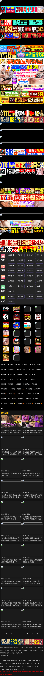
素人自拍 (39, 260)
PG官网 (10, 365)
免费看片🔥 (20, 389)
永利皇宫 (12, 389)
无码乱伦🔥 (12, 394)
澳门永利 (32, 365)
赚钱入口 (3, 408)
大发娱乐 (34, 384)
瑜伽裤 (30, 281)
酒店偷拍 (3, 379)
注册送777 (11, 369)
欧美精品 (30, 255)
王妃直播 (18, 379)
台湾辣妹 (11, 265)
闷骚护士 (39, 281)
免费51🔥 (4, 394)
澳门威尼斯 (4, 403)
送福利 (19, 369)
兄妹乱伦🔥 (29, 403)
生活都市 (11, 296)
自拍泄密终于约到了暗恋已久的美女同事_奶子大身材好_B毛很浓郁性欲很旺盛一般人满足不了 (33, 584)
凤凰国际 (3, 374)
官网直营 (25, 365)
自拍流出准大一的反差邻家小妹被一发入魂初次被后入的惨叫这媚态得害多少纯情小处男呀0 (11, 455)
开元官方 (28, 394)
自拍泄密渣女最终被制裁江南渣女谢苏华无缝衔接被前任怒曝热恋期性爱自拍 (33, 626)
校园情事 (20, 296)
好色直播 (20, 394)
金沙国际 (3, 398)
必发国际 (18, 384)
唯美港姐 (30, 265)
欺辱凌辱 (11, 270)
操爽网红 (20, 374)
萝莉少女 (39, 255)
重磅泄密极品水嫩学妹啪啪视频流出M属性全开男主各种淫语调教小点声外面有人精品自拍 (33, 433)
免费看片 (21, 398)
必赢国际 (39, 369)
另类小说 (11, 302)
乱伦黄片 (25, 379)
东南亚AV (39, 265)
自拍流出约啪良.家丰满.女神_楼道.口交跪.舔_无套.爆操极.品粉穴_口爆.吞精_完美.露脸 (32, 476)
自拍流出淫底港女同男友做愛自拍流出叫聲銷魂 (11, 518)
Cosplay (30, 260)
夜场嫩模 (11, 384)
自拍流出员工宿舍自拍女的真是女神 (11, 474)
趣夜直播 (3, 384)
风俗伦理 (39, 296)
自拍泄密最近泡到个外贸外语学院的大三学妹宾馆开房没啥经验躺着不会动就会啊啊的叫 (33, 606)
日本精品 (20, 260)
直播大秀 (35, 398)
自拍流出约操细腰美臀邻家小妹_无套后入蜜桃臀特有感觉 (33, 497)
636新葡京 (29, 389)
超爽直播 (27, 374)
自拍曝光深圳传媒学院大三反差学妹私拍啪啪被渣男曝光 (33, 540)
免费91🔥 (12, 403)
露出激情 (20, 286)
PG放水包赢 (11, 374)
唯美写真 (30, 286)
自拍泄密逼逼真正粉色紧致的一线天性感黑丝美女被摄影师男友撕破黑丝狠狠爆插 (11, 432)
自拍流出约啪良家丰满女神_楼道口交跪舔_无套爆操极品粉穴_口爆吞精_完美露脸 (11, 497)
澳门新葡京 (26, 384)
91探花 (20, 270)
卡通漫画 (11, 286)
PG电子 (39, 365)
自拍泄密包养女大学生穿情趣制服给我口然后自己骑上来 (33, 519)
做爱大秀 (28, 398)
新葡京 (25, 369)
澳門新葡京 (4, 389)
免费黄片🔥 (38, 403)
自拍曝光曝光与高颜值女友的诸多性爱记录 (33, 561)
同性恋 (39, 291)
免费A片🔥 (21, 403)
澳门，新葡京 (12, 398)
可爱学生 (30, 276)
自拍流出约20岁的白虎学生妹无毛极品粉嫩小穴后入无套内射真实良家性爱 (33, 454)
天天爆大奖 (36, 394)
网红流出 (30, 270)
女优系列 (20, 276)
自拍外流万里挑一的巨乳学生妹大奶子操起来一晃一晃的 (11, 562)
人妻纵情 (30, 296)
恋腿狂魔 (39, 276)
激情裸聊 (37, 389)
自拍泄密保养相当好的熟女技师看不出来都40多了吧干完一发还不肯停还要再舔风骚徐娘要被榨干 (11, 541)
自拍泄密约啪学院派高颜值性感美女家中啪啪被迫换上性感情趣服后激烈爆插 (11, 626)
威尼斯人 (3, 365)
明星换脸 (20, 281)
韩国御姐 (20, 265)
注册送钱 (3, 369)
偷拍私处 (33, 379)
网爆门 (39, 286)
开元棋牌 (17, 365)
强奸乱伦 (20, 255)
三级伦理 (11, 260)
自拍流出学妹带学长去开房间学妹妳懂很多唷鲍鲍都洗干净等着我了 (11, 583)
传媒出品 (11, 291)
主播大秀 (11, 379)
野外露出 (39, 270)
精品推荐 (11, 255)
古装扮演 (11, 276)
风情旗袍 (11, 281)
